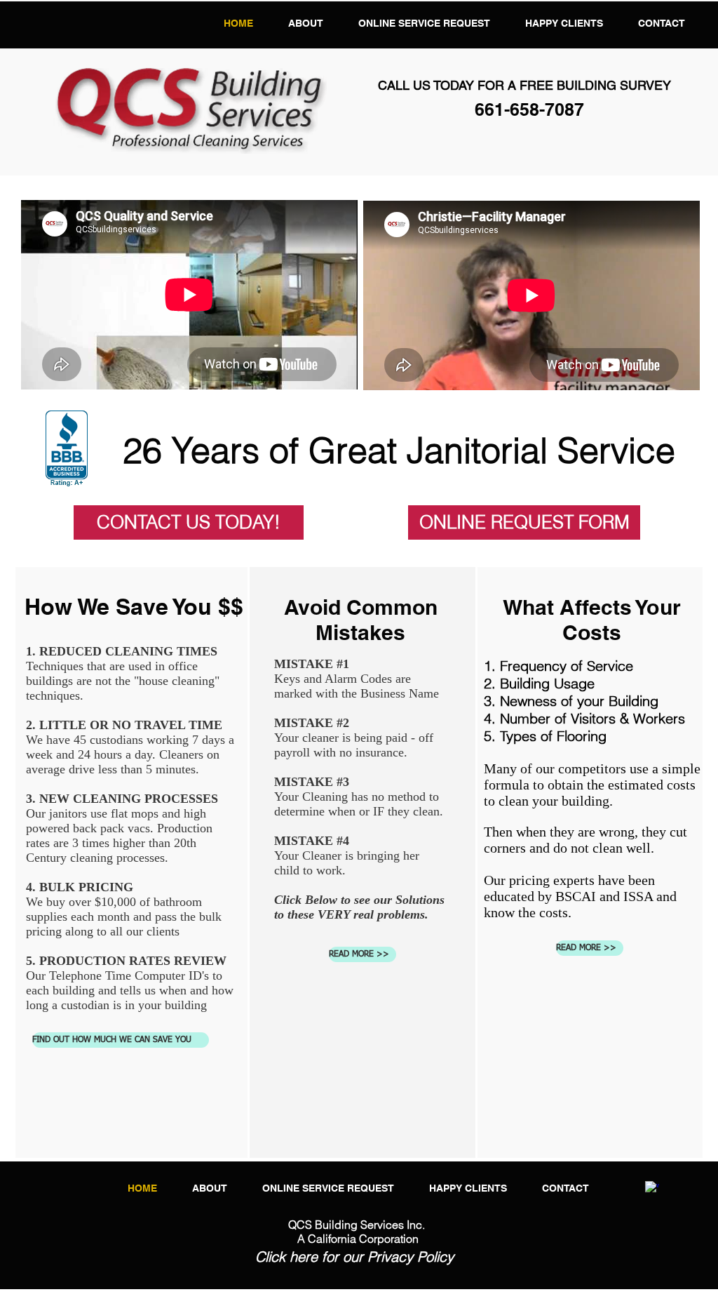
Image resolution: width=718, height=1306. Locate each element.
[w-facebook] (652, 1188)
